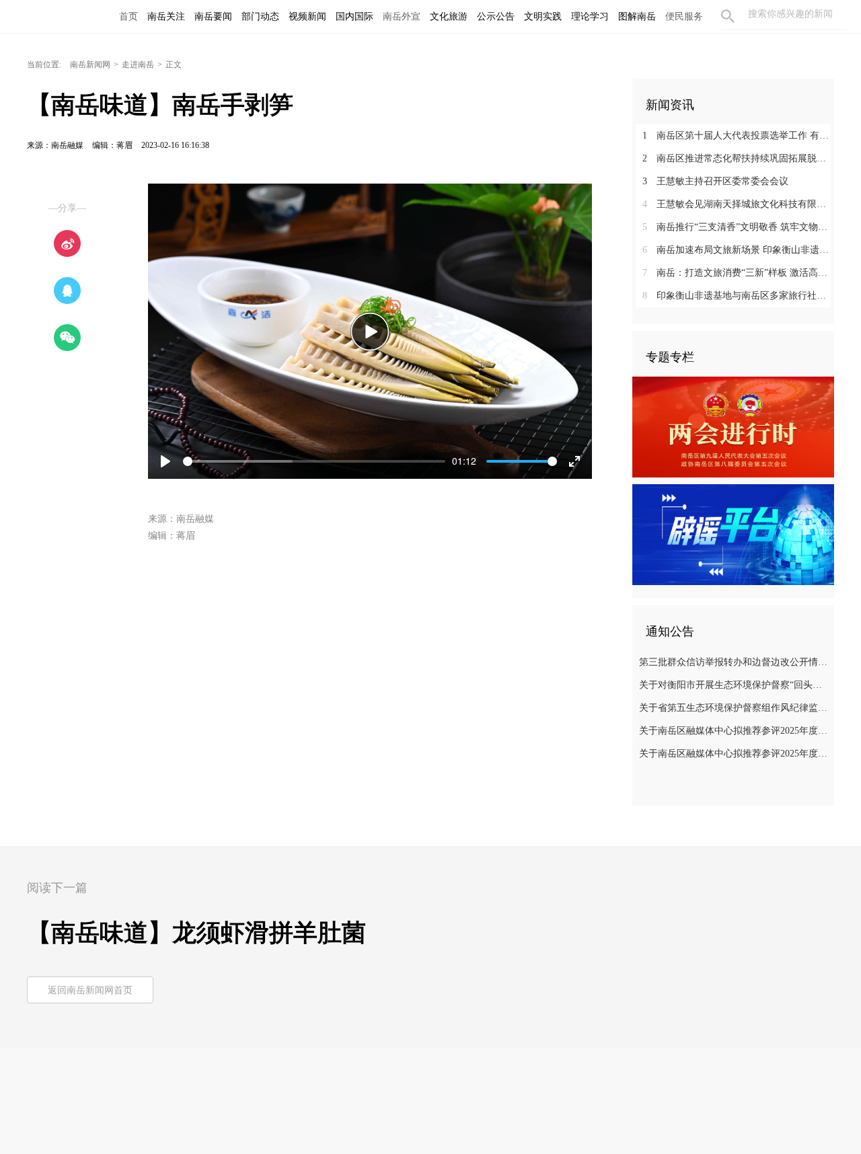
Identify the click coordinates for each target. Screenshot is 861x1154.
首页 (128, 16)
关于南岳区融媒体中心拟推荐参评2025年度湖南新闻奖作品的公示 (735, 753)
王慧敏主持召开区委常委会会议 (715, 181)
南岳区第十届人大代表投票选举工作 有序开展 (738, 135)
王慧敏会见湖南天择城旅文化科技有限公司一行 (738, 204)
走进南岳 (138, 64)
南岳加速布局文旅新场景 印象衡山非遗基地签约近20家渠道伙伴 (738, 250)
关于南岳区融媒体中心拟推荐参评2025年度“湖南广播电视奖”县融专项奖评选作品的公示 (735, 731)
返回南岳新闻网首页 (90, 990)
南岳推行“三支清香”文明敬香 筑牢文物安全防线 (738, 227)
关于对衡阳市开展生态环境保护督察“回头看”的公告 (735, 685)
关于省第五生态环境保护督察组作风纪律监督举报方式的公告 (735, 708)
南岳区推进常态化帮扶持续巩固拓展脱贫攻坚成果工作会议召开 (738, 158)
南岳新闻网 (90, 64)
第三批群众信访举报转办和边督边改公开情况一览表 (735, 662)
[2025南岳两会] (733, 426)
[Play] (369, 331)
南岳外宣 (401, 16)
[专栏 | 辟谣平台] (733, 534)
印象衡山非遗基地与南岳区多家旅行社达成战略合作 (738, 296)
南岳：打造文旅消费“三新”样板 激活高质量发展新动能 (738, 273)
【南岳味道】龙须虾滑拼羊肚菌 (196, 932)
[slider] (314, 461)
